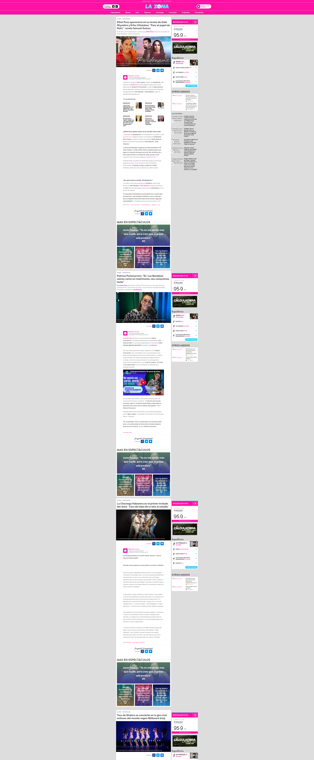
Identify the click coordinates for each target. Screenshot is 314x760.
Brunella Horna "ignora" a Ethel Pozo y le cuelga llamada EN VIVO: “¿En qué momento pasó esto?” (128, 122)
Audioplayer (137, 289)
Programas (186, 12)
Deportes (147, 12)
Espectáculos (115, 12)
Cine (137, 12)
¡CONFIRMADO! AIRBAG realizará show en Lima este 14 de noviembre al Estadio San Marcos (191, 105)
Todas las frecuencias (184, 39)
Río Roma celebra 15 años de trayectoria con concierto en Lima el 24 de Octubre (191, 97)
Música (127, 12)
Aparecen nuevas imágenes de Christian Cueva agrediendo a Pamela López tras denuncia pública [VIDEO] (190, 151)
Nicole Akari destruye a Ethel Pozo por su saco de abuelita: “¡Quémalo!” (150, 121)
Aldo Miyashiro (135, 205)
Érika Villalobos (144, 185)
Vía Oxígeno (190, 109)
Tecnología (160, 12)
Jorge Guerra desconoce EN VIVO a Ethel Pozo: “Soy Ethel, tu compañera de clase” (128, 108)
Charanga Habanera (139, 642)
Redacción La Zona (133, 76)
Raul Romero (127, 642)
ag (159, 205)
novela (159, 201)
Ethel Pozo (150, 32)
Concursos (173, 12)
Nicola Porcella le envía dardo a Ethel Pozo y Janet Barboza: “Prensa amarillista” (150, 108)
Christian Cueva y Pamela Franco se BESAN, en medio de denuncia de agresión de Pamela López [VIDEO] (190, 132)
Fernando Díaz (122, 285)
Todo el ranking (191, 86)
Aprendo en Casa (146, 1)
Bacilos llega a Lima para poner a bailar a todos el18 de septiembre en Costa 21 (191, 351)
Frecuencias (199, 12)
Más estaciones (167, 1)
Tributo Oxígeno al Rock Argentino (191, 358)
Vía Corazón (190, 101)
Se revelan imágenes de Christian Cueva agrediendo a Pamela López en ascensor (191, 142)
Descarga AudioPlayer (157, 1)
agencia (154, 205)
